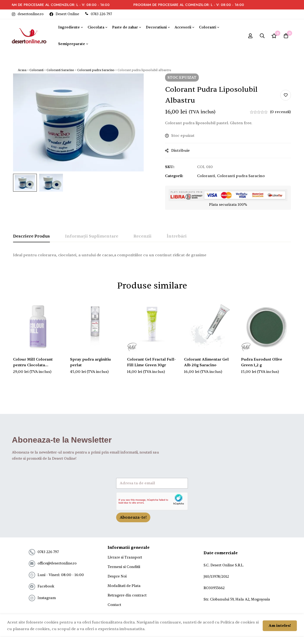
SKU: (169, 167)
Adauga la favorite (285, 95)
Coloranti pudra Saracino (95, 70)
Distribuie (180, 150)
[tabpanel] (152, 255)
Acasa (22, 70)
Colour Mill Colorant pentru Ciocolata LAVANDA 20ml (33, 365)
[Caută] (262, 35)
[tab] (31, 236)
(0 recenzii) (280, 112)
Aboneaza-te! (133, 517)
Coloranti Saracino (60, 70)
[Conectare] (250, 35)
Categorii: (174, 176)
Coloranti (36, 70)
